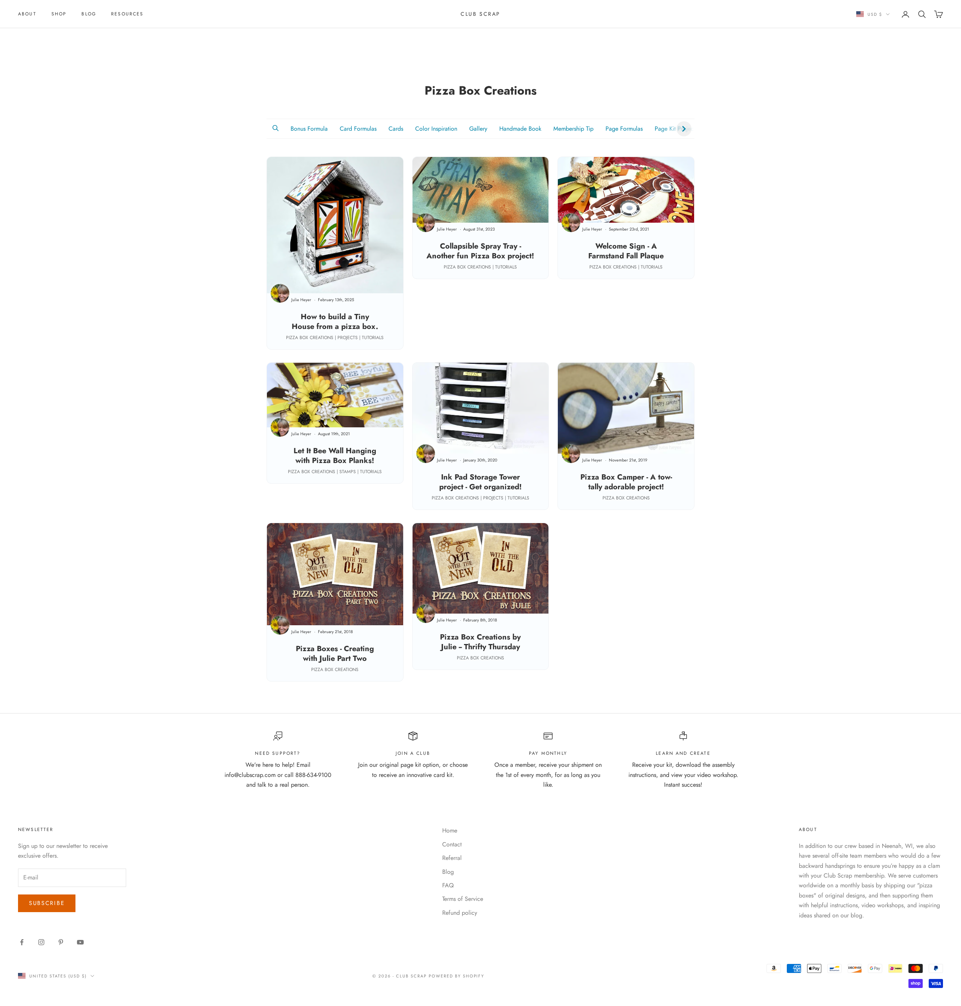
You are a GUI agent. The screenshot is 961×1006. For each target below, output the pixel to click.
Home (449, 830)
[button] (276, 128)
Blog (88, 14)
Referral (452, 858)
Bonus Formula (309, 128)
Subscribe (47, 903)
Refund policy (459, 912)
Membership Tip (573, 128)
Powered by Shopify (457, 976)
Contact (452, 844)
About (27, 14)
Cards (396, 128)
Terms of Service (462, 898)
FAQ (448, 885)
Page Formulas (624, 128)
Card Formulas (358, 128)
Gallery (478, 128)
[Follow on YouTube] (80, 942)
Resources (127, 14)
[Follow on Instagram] (41, 942)
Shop (59, 14)
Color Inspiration (436, 128)
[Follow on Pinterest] (61, 942)
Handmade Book (520, 128)
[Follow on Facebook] (22, 942)
